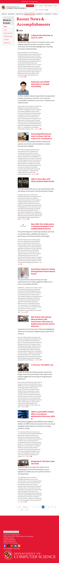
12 (54, 507)
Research (11, 14)
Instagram (12, 546)
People (4, 14)
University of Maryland (29, 1)
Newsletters (7, 42)
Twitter (8, 546)
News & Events (30, 14)
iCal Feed (6, 39)
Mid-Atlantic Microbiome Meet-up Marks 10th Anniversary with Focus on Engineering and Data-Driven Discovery (43, 321)
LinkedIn (15, 546)
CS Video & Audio (8, 36)
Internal (41, 5)
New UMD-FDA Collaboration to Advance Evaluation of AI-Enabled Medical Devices (42, 226)
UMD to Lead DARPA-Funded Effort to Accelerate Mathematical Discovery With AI (43, 415)
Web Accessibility (7, 548)
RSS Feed (19, 546)
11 (51, 507)
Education (19, 14)
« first (19, 507)
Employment (30, 5)
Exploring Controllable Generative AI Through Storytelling (40, 84)
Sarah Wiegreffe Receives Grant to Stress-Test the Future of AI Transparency (41, 136)
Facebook (4, 546)
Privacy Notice (16, 548)
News (5, 26)
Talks (5, 30)
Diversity (48, 14)
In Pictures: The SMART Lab (42, 365)
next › (22, 509)
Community (40, 14)
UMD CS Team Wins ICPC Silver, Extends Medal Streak (42, 180)
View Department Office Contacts (11, 532)
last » (27, 509)
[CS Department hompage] (29, 554)
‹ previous (25, 507)
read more (22, 77)
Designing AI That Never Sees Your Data (43, 462)
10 (48, 507)
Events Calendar (8, 33)
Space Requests (48, 5)
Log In (55, 5)
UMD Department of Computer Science (14, 7)
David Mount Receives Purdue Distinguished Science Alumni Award (43, 271)
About (36, 5)
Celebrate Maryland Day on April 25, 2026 (42, 36)
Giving (55, 14)
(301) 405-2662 (13, 543)
